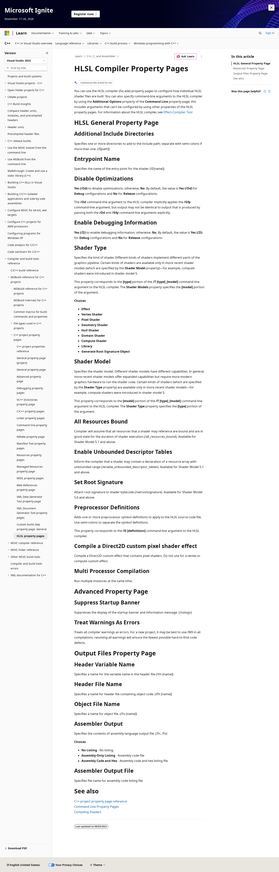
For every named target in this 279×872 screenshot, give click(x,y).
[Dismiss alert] (271, 8)
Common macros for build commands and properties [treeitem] (30, 314)
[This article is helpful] (264, 91)
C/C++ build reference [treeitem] (25, 270)
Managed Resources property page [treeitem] (30, 469)
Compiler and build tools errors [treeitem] (26, 566)
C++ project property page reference (100, 801)
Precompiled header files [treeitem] (23, 134)
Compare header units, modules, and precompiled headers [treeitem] (25, 115)
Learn (78, 56)
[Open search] (260, 33)
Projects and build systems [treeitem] (25, 76)
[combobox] (26, 61)
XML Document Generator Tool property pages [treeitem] (32, 512)
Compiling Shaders (87, 812)
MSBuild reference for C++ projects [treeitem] (30, 291)
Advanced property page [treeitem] (29, 379)
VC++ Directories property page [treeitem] (27, 402)
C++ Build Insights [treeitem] (19, 104)
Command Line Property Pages (96, 807)
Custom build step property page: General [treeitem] (31, 527)
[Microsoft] (7, 33)
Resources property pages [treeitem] (29, 457)
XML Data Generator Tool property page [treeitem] (29, 499)
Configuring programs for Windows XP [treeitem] (24, 236)
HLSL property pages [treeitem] (30, 536)
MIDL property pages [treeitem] (30, 478)
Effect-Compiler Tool (177, 112)
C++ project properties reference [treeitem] (31, 349)
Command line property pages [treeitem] (32, 427)
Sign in (270, 33)
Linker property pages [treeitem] (31, 418)
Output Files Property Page (250, 73)
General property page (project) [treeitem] (31, 360)
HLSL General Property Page (251, 63)
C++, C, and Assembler (101, 56)
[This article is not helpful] (269, 91)
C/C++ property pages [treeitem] (30, 411)
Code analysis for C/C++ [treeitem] (23, 245)
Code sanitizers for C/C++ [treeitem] (24, 252)
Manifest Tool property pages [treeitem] (31, 446)
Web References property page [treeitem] (27, 487)
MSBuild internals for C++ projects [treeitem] (30, 302)
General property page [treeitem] (31, 369)
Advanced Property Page (248, 68)
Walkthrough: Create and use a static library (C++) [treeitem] (27, 173)
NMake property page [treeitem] (31, 436)
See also (238, 78)
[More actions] (201, 56)
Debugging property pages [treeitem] (30, 390)
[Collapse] (47, 53)
